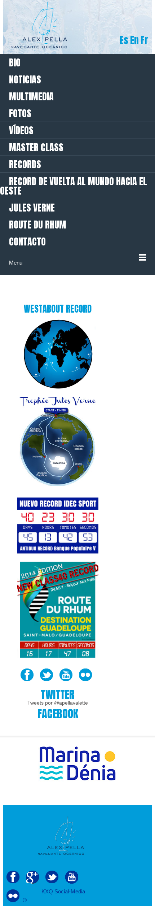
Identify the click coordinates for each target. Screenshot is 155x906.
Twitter (46, 674)
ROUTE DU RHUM (37, 224)
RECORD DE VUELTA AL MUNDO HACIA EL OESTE (73, 186)
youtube (71, 877)
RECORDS (25, 164)
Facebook (27, 674)
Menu (15, 263)
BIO (15, 62)
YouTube (65, 674)
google (32, 877)
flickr (12, 895)
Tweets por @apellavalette (57, 703)
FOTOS (20, 113)
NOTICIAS (25, 79)
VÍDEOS (21, 130)
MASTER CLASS (36, 147)
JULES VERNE (32, 207)
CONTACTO (27, 241)
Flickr (85, 674)
